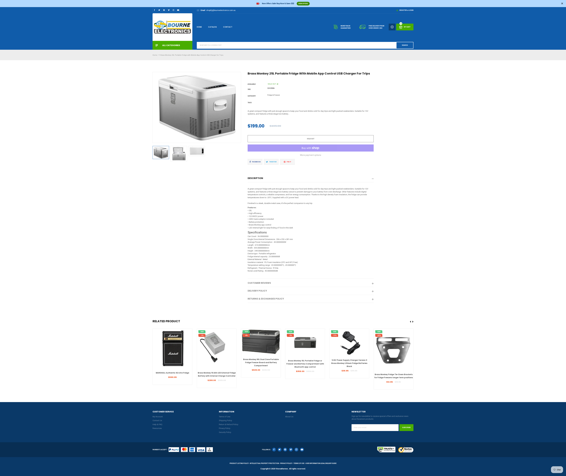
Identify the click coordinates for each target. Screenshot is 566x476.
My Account (158, 417)
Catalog (212, 27)
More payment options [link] (310, 155)
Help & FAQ (157, 424)
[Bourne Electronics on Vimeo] (169, 10)
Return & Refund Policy (228, 424)
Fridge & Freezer (273, 95)
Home (199, 27)
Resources (157, 428)
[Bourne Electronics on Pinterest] (164, 10)
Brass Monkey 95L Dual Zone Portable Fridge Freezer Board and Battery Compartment (261, 362)
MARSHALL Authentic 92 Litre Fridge (172, 373)
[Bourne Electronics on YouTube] (178, 10)
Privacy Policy (224, 428)
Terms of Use (224, 417)
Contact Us (157, 420)
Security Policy (225, 432)
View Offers (303, 3)
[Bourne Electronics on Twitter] (159, 10)
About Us (289, 417)
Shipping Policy (225, 420)
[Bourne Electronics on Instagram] (173, 10)
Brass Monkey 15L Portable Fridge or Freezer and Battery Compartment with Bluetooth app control (305, 363)
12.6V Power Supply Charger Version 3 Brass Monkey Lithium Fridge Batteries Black (349, 363)
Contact (227, 27)
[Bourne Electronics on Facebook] (154, 10)
